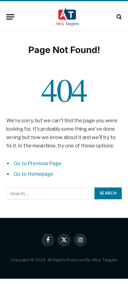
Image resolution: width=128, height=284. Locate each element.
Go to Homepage (33, 174)
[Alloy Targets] (67, 16)
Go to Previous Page (38, 163)
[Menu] (10, 17)
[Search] (118, 17)
